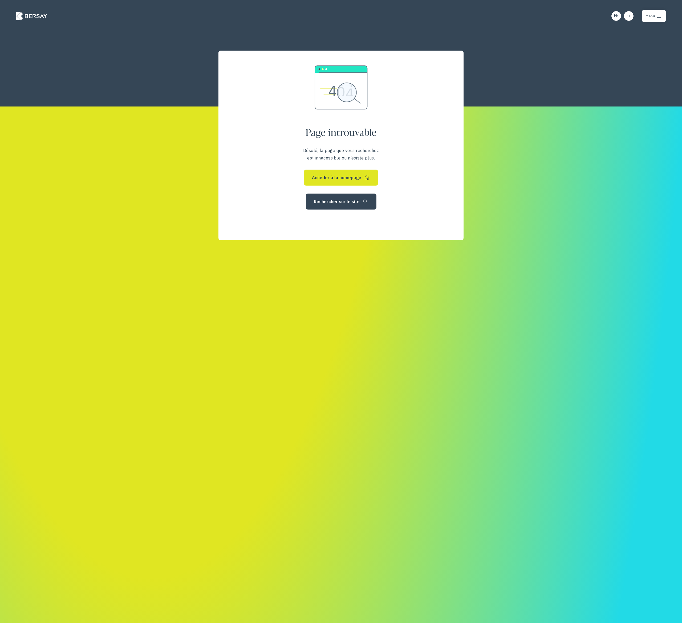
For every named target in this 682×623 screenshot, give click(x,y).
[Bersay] (31, 16)
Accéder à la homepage (336, 177)
